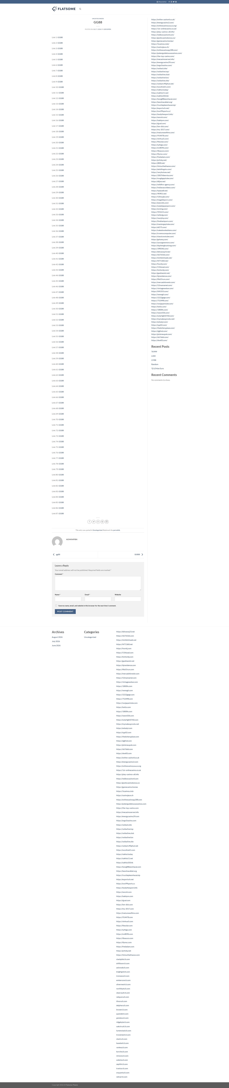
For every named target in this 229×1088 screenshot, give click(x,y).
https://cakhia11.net (124, 858)
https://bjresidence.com (126, 665)
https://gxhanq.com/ (159, 239)
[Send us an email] (176, 2)
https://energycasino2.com (127, 762)
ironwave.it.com (122, 976)
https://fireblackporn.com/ (162, 221)
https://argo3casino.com (126, 820)
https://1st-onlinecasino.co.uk (128, 770)
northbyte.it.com (123, 988)
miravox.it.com (122, 1056)
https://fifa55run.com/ (160, 279)
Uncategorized (98, 18)
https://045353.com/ (160, 291)
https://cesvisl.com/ (159, 117)
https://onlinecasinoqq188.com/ (164, 50)
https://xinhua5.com (124, 921)
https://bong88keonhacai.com (128, 867)
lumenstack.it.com (123, 1030)
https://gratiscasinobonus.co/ (163, 38)
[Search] (80, 9)
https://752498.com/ (160, 300)
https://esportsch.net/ (160, 108)
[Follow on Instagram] (171, 2)
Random (154, 364)
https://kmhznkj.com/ (160, 270)
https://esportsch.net (125, 879)
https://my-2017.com (125, 909)
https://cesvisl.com (124, 892)
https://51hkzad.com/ (160, 267)
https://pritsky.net (123, 951)
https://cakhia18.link (124, 862)
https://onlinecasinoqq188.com (129, 799)
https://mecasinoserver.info (127, 812)
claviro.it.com (121, 1039)
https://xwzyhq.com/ (159, 218)
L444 (153, 356)
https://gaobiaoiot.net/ (160, 273)
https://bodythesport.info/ (162, 114)
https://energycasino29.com (127, 816)
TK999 (154, 351)
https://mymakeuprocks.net (127, 724)
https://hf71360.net (124, 644)
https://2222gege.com (125, 694)
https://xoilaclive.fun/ (160, 77)
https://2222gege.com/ (160, 297)
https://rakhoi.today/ (159, 90)
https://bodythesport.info (126, 888)
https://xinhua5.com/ (160, 138)
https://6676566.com (125, 636)
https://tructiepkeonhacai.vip (128, 875)
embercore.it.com (123, 980)
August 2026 (57, 637)
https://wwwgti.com (124, 690)
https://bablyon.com (124, 896)
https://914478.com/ (160, 135)
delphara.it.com (122, 1005)
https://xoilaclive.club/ (160, 74)
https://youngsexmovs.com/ (162, 242)
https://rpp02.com (123, 732)
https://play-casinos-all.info (127, 774)
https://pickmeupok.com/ (161, 334)
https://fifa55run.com (125, 669)
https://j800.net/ (158, 163)
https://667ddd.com (124, 749)
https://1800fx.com (124, 686)
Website (118, 595)
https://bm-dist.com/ (160, 126)
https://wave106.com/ (160, 313)
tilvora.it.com (121, 1001)
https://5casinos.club (124, 791)
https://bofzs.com (123, 707)
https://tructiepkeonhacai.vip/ (163, 105)
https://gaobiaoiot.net (125, 661)
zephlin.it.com (122, 1064)
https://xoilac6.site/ (159, 68)
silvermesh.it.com (123, 984)
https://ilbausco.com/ (160, 151)
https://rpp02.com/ (159, 325)
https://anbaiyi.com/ (159, 322)
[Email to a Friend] (98, 522)
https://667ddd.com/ (160, 337)
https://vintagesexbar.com (127, 682)
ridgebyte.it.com (123, 1022)
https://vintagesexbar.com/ (162, 288)
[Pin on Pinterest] (102, 522)
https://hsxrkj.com (123, 648)
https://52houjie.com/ (160, 196)
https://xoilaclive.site (124, 841)
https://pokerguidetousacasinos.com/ (166, 53)
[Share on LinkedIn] (107, 522)
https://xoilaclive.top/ (160, 71)
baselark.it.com (122, 1043)
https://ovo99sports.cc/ (161, 111)
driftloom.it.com (122, 963)
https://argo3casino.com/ (161, 65)
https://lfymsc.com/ (159, 154)
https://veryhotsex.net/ (161, 172)
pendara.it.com (122, 1018)
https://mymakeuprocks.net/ (163, 319)
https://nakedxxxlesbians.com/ (164, 230)
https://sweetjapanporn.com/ (163, 206)
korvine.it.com (122, 1051)
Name (57, 595)
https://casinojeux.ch (124, 795)
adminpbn (107, 29)
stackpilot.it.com (123, 959)
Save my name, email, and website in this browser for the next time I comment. (87, 606)
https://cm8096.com (124, 934)
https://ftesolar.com (124, 925)
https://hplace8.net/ (159, 190)
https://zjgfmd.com (124, 741)
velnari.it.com (121, 1077)
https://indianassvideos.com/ (163, 187)
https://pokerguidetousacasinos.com (131, 804)
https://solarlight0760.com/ (162, 316)
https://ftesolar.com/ (159, 141)
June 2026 (56, 645)
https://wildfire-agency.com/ (163, 184)
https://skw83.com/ (159, 340)
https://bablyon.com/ (160, 120)
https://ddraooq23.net (125, 631)
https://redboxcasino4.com (127, 778)
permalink (116, 530)
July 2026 (56, 641)
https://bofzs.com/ (159, 306)
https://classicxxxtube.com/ (162, 236)
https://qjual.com (123, 900)
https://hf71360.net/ (159, 261)
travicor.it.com (122, 1068)
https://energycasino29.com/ (163, 62)
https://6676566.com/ (160, 255)
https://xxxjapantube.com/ (162, 303)
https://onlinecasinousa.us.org (128, 766)
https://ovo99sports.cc (125, 883)
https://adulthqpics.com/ (161, 169)
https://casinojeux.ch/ (160, 47)
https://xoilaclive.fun (124, 837)
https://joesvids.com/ (160, 203)
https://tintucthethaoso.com (128, 955)
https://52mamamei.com (126, 678)
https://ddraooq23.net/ (160, 252)
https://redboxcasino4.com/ (162, 35)
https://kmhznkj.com (124, 657)
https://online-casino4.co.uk (127, 757)
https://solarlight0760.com (127, 720)
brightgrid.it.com (123, 972)
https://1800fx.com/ (159, 310)
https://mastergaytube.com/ (162, 224)
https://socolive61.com (125, 850)
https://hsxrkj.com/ (159, 264)
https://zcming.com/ (159, 209)
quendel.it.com (122, 1014)
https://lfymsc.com (124, 942)
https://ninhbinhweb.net (126, 640)
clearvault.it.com (123, 993)
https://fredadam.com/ (160, 157)
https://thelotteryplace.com (127, 736)
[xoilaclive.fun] (64, 8)
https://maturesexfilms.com (127, 913)
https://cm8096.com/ (160, 148)
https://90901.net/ (159, 193)
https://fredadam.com (125, 946)
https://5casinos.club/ (160, 44)
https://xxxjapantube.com (127, 703)
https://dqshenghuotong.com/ (163, 245)
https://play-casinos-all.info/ (163, 32)
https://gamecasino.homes (127, 787)
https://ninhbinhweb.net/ (161, 258)
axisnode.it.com (122, 967)
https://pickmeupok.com (126, 745)
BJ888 (137, 554)
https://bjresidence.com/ (161, 276)
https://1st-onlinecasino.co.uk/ (164, 28)
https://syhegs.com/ (159, 145)
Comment (59, 574)
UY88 (153, 360)
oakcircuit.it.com (123, 1026)
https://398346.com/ (160, 248)
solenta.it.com (122, 1060)
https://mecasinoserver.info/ (162, 59)
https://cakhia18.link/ (160, 96)
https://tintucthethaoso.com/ (163, 166)
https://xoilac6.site (124, 825)
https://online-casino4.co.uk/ (163, 19)
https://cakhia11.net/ (160, 93)
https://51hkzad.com (124, 652)
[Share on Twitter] (94, 522)
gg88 (58, 554)
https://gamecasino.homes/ (162, 41)
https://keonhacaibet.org (126, 871)
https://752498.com (124, 699)
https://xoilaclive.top (124, 829)
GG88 (60, 37)
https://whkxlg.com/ (159, 215)
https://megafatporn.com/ (162, 200)
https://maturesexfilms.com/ (163, 132)
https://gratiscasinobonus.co (128, 783)
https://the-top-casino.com (127, 808)
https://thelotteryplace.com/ (163, 328)
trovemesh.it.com (123, 1035)
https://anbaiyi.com (124, 728)
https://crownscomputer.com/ (163, 233)
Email (87, 595)
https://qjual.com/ (158, 123)
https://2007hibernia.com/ (162, 175)
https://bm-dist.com (124, 904)
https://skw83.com (124, 753)
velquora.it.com (122, 997)
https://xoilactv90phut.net (127, 846)
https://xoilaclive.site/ (160, 80)
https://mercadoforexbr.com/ (163, 282)
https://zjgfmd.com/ (159, 331)
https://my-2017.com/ (160, 129)
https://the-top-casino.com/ (162, 56)
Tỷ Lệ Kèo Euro (157, 368)
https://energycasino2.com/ (162, 22)
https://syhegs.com (124, 930)
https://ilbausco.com (124, 938)
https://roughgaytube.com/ (162, 178)
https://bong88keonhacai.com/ (164, 99)
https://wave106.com (125, 715)
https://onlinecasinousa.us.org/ (164, 25)
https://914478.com (124, 917)
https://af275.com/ (159, 227)
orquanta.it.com (122, 1072)
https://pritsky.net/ (159, 160)
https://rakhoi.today (124, 854)
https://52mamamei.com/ (161, 285)
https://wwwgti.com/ (160, 294)
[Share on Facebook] (89, 522)
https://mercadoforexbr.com (127, 673)
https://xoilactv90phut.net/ (162, 83)
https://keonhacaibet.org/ (161, 102)
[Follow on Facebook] (169, 2)
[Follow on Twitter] (173, 2)
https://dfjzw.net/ (158, 181)
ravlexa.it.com (122, 1047)
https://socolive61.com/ (161, 87)
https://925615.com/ (160, 212)
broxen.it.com (122, 1009)
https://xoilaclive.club (125, 833)
